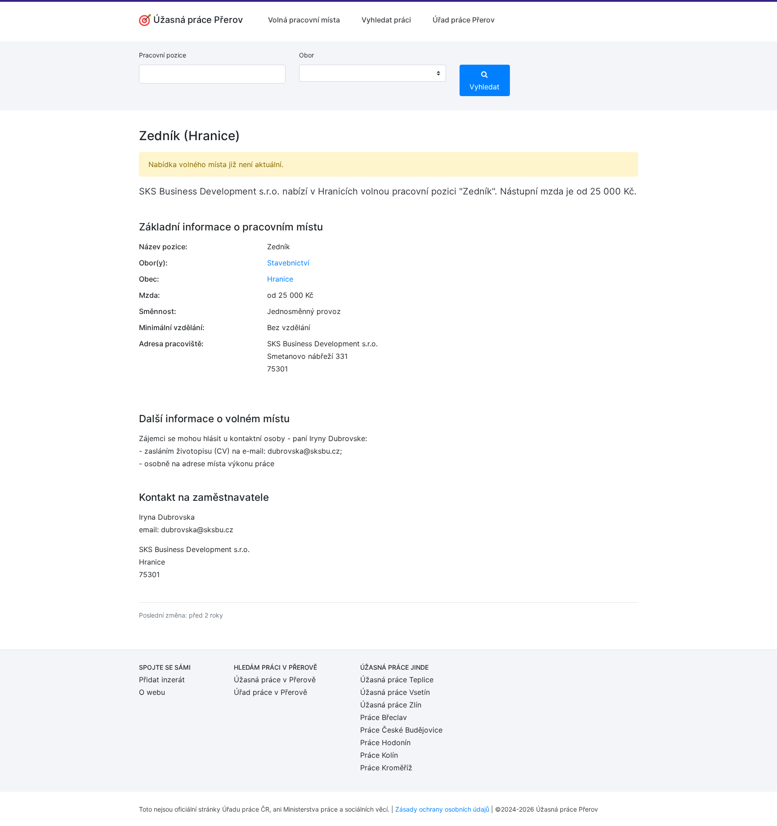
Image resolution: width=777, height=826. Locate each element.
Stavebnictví (288, 262)
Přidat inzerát (162, 679)
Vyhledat (484, 86)
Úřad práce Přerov (464, 19)
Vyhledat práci (386, 19)
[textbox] (317, 73)
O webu (152, 692)
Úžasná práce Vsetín (395, 692)
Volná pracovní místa (304, 19)
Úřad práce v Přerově (270, 692)
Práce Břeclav (383, 717)
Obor (306, 55)
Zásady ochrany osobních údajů (442, 809)
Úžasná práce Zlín (390, 704)
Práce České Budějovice (401, 729)
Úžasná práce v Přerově (275, 679)
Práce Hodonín (385, 742)
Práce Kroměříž (386, 767)
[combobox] (372, 73)
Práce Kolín (379, 755)
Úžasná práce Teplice (396, 679)
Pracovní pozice (162, 55)
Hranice (280, 278)
